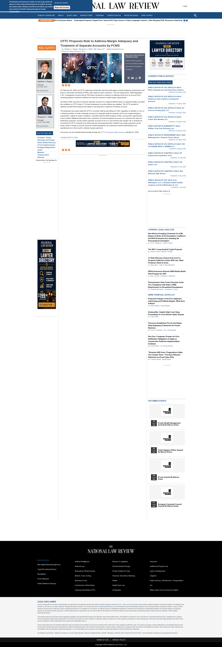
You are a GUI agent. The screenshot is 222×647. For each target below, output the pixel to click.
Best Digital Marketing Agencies (48, 564)
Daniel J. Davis (155, 251)
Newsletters (86, 15)
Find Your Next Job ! (44, 133)
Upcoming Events (157, 401)
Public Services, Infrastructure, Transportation (166, 580)
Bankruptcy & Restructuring (85, 571)
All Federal (128, 69)
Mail (133, 78)
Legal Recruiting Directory (46, 569)
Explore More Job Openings (45, 160)
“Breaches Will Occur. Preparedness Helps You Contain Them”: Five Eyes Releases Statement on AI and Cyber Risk (165, 354)
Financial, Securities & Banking (123, 576)
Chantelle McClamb (157, 289)
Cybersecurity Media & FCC (85, 590)
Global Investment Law (115, 49)
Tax (151, 585)
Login (185, 6)
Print (129, 78)
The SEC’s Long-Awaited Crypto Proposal (165, 249)
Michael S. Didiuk (166, 251)
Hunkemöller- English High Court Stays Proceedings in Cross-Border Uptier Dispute (166, 313)
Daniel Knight (166, 359)
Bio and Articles (42, 91)
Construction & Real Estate (85, 585)
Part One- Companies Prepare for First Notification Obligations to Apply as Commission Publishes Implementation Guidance (164, 340)
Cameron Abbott (156, 359)
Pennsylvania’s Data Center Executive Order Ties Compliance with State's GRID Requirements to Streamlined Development (166, 284)
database (62, 606)
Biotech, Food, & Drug (83, 576)
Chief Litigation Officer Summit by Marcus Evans (170, 451)
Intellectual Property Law (159, 566)
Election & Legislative (120, 561)
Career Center (114, 15)
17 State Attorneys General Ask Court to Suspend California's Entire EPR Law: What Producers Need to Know (165, 260)
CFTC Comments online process (113, 132)
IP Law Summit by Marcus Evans (168, 478)
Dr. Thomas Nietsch (166, 346)
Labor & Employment (157, 571)
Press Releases (43, 579)
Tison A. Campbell (156, 330)
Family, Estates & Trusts (121, 571)
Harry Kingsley (165, 306)
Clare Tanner (155, 317)
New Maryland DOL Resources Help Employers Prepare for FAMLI (157, 20)
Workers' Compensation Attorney (43, 154)
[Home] (111, 6)
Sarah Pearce (155, 346)
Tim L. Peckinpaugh (169, 330)
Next (187, 20)
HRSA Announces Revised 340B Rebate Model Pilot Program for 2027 (167, 272)
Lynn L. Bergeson (156, 243)
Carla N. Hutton (168, 243)
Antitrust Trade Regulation (133, 61)
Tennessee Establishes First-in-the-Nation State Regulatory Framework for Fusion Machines (165, 325)
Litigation (153, 576)
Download (137, 78)
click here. (174, 633)
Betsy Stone (154, 265)
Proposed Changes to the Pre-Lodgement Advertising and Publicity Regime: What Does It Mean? (166, 301)
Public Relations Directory (46, 583)
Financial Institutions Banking (134, 63)
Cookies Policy (14, 11)
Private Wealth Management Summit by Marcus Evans (169, 424)
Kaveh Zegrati (155, 306)
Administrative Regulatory (133, 66)
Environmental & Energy (121, 566)
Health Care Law (118, 585)
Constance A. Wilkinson (167, 276)
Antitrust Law (79, 566)
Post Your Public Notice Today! (160, 82)
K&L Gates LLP (99, 49)
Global (114, 580)
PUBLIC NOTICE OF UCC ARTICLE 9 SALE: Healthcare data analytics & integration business (165, 99)
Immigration (116, 590)
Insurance (153, 561)
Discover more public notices (158, 191)
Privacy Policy (138, 604)
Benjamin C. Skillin (45, 117)
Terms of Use (127, 604)
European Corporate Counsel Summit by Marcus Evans (170, 505)
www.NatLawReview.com (107, 606)
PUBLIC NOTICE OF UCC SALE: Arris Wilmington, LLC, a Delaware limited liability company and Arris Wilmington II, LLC (165, 182)
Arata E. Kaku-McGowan (167, 265)
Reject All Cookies (62, 7)
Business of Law (81, 580)
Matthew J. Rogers (45, 81)
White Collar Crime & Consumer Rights (164, 590)
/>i (140, 78)
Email (41, 85)
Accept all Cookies (61, 3)
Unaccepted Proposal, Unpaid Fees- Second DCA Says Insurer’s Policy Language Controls (92, 20)
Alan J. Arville (155, 276)
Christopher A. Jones (170, 289)
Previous (184, 20)
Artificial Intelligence (82, 561)
